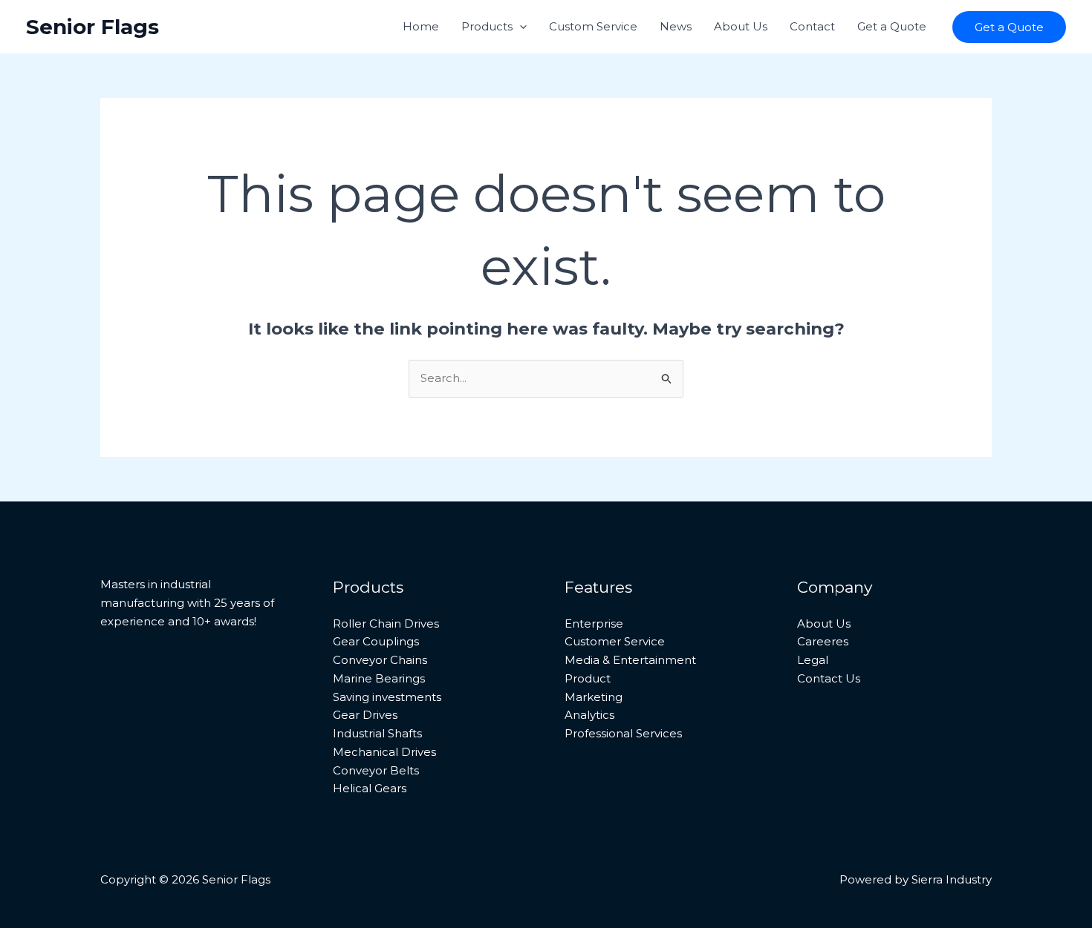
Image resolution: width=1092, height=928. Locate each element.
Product (588, 678)
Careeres (822, 641)
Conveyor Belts (376, 770)
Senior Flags (92, 26)
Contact (812, 26)
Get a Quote (891, 26)
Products (487, 26)
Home (421, 26)
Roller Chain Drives (386, 623)
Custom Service (593, 26)
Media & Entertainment (630, 660)
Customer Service (615, 641)
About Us (740, 26)
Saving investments (387, 697)
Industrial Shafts (377, 733)
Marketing (594, 697)
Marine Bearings (379, 678)
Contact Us (828, 678)
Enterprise (594, 623)
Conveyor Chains (380, 660)
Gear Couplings (376, 641)
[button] (520, 27)
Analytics (589, 715)
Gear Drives (365, 715)
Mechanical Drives (384, 752)
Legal (812, 660)
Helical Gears (369, 788)
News (676, 26)
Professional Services (623, 733)
